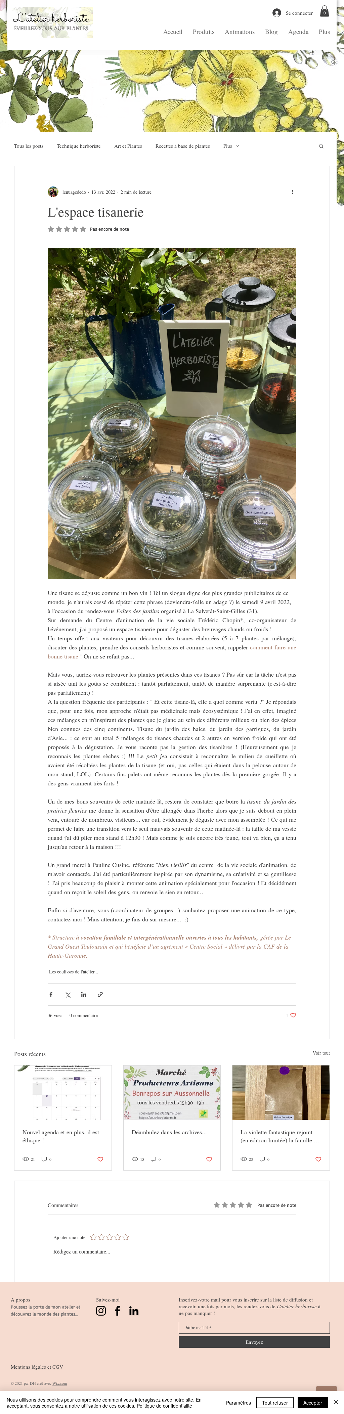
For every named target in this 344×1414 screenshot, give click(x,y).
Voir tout (321, 1053)
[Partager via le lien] (100, 994)
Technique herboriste (79, 145)
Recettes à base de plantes (183, 145)
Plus (227, 145)
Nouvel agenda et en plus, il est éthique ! (61, 1136)
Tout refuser (275, 1402)
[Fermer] (336, 1403)
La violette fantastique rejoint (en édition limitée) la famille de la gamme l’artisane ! (280, 1136)
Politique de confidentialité (164, 1405)
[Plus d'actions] (292, 192)
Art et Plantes (128, 145)
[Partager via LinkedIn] (84, 994)
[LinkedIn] (133, 1310)
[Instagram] (101, 1310)
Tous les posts (28, 145)
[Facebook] (117, 1310)
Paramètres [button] (238, 1402)
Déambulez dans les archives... (169, 1132)
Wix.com (59, 1383)
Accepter (312, 1402)
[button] (324, 10)
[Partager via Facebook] (51, 994)
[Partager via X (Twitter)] (67, 994)
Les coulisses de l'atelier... (73, 971)
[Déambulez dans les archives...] (172, 1092)
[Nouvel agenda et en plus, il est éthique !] (63, 1092)
